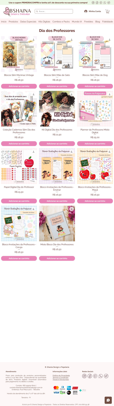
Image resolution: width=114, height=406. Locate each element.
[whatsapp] (104, 2)
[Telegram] (108, 2)
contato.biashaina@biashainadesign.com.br (26, 388)
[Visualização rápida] (19, 54)
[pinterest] (101, 2)
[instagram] (93, 2)
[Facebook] (97, 2)
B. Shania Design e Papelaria (57, 367)
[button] (107, 11)
